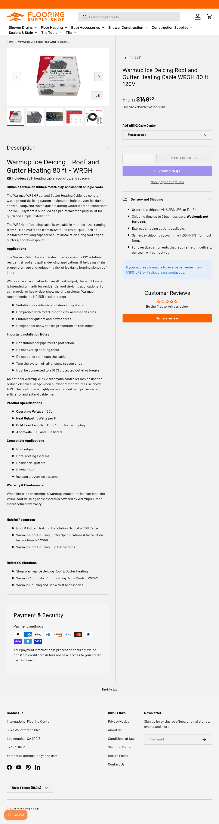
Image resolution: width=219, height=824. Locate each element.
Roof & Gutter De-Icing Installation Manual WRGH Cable (57, 528)
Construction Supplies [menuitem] (170, 27)
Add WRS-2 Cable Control (139, 125)
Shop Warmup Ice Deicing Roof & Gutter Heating (52, 571)
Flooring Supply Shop (27, 808)
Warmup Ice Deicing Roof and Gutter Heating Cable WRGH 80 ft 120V (43, 41)
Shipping (129, 107)
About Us (115, 730)
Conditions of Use (121, 738)
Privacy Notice (118, 721)
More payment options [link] (167, 182)
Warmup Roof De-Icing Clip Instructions (45, 547)
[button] (209, 16)
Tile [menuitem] (69, 32)
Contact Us (116, 764)
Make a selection (184, 158)
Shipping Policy (119, 747)
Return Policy (118, 756)
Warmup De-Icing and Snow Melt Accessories (49, 585)
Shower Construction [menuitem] (125, 27)
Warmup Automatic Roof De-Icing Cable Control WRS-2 (57, 578)
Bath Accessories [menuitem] (85, 27)
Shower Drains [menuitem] (21, 27)
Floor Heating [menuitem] (52, 27)
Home (10, 41)
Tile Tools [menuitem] (49, 32)
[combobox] (129, 16)
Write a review (167, 318)
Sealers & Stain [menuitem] (21, 32)
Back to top (109, 689)
